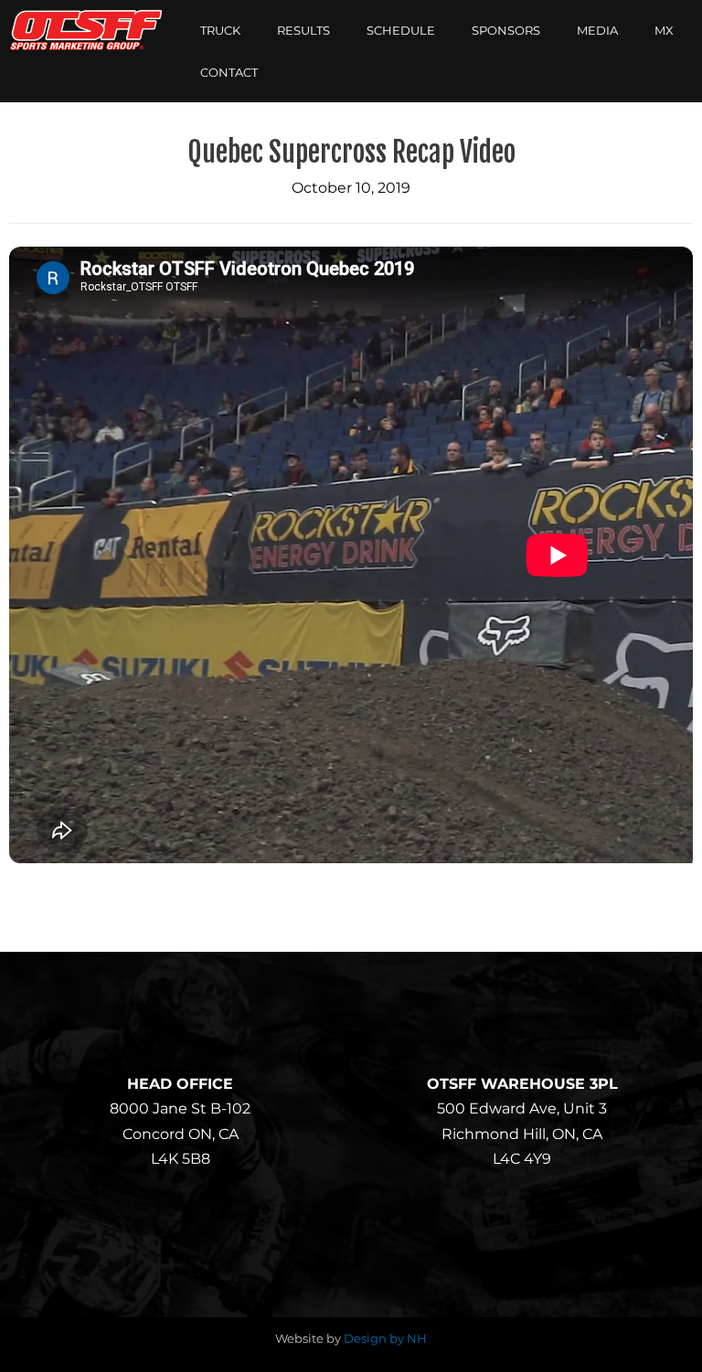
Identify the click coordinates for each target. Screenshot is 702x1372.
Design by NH (385, 1338)
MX (664, 30)
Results (303, 30)
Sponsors (506, 30)
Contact (229, 72)
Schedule (401, 30)
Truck (220, 30)
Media (597, 30)
